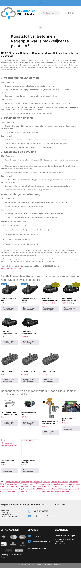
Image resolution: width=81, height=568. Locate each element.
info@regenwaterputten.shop (11, 268)
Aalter (8, 482)
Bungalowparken (36, 482)
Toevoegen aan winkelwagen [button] (8, 308)
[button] (40, 2)
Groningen (9, 484)
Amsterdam (15, 482)
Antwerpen (25, 482)
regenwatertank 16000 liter (35, 489)
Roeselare (25, 491)
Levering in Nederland (15, 486)
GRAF (2, 484)
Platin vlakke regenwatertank (53, 486)
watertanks (70, 491)
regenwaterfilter (6, 489)
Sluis (31, 491)
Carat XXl (46, 482)
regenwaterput (18, 489)
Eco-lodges (73, 482)
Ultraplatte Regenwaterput (44, 491)
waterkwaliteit (60, 491)
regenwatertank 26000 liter (56, 489)
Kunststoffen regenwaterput (39, 484)
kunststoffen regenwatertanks (62, 484)
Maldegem (37, 486)
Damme (54, 482)
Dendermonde (63, 482)
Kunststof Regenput (21, 484)
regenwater (69, 486)
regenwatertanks (14, 491)
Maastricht (28, 486)
